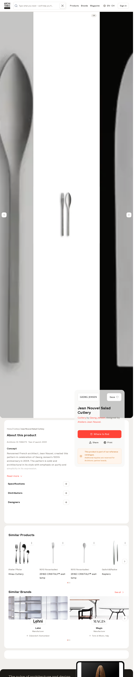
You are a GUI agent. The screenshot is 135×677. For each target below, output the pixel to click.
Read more (13, 476)
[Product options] (32, 543)
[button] (67, 582)
